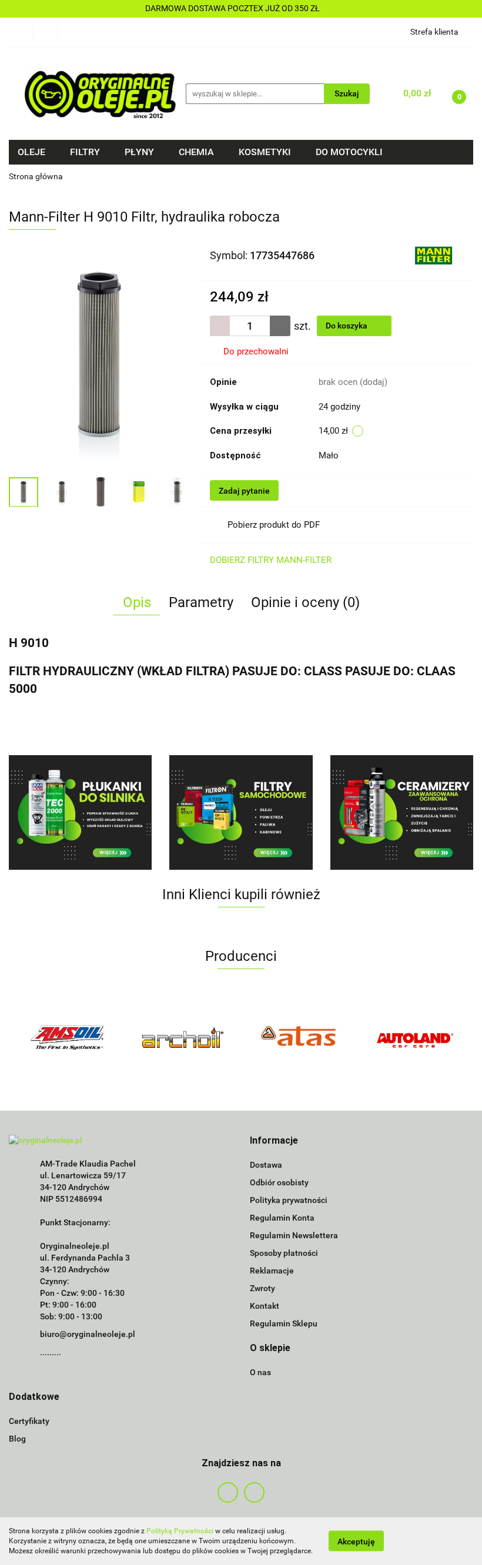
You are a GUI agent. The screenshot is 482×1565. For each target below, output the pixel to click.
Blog (17, 1438)
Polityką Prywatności (179, 1531)
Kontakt (264, 1306)
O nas (260, 1372)
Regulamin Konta (282, 1217)
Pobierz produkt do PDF (273, 525)
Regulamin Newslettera (294, 1235)
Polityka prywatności (288, 1200)
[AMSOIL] (67, 1037)
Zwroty (262, 1288)
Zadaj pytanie (244, 490)
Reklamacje (272, 1270)
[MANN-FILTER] (433, 254)
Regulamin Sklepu (283, 1323)
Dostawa (266, 1164)
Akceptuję (356, 1541)
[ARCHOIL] (183, 1037)
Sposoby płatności (284, 1253)
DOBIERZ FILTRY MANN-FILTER (271, 560)
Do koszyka (347, 325)
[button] (274, 1141)
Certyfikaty (29, 1421)
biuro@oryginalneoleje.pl (87, 1334)
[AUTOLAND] (415, 1037)
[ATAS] (299, 1037)
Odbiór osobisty (279, 1182)
